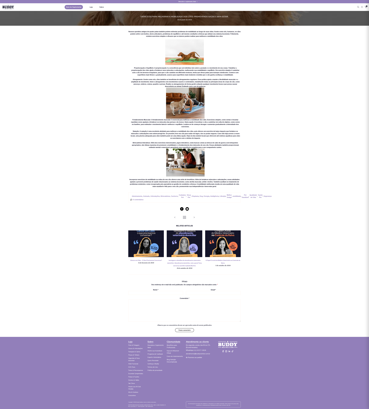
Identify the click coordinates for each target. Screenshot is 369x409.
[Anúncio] (184, 2)
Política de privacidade (155, 370)
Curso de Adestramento (175, 356)
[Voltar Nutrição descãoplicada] (184, 217)
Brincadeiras (165, 196)
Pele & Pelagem (133, 345)
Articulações (155, 196)
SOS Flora (131, 367)
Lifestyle (223, 196)
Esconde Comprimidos (135, 374)
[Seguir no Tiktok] (232, 351)
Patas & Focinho (133, 377)
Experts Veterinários (154, 357)
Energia (206, 196)
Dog (201, 196)
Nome (155, 290)
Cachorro (174, 196)
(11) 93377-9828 (199, 350)
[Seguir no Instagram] (226, 351)
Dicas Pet (189, 196)
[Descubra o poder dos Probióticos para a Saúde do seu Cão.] (175, 217)
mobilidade (237, 196)
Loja (91, 7)
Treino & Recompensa (135, 370)
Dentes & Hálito (133, 380)
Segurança (268, 196)
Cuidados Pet (182, 196)
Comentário (184, 298)
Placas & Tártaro (133, 355)
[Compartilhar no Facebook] (182, 209)
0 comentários (138, 199)
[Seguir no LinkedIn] (229, 351)
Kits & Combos (133, 392)
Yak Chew (131, 383)
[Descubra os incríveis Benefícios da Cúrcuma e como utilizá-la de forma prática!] (194, 217)
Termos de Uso (153, 367)
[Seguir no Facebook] (223, 351)
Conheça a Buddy (153, 364)
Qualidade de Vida (253, 196)
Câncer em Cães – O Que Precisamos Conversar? (146, 260)
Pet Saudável (245, 196)
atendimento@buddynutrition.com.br (198, 354)
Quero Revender (153, 361)
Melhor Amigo (229, 196)
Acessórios (132, 395)
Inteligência (214, 196)
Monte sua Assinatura (155, 351)
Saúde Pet (260, 196)
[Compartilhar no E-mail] (187, 209)
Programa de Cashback (155, 354)
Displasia (195, 196)
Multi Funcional (133, 364)
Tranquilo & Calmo (134, 352)
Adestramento (137, 196)
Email (213, 290)
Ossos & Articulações (135, 348)
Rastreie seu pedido (195, 357)
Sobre (101, 7)
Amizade (146, 196)
